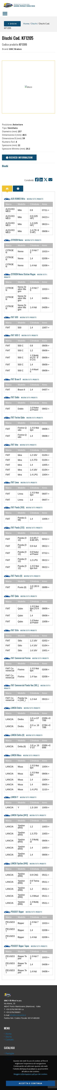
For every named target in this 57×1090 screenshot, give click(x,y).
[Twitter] (46, 180)
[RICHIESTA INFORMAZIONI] (18, 189)
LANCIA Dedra (25, 707)
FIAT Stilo (23, 630)
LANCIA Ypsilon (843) (28, 815)
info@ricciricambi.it (18, 1015)
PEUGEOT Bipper (26, 911)
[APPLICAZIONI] (7, 189)
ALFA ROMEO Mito (26, 198)
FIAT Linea (23, 482)
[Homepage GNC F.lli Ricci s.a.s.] (19, 5)
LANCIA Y (23, 797)
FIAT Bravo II (24, 379)
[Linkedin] (41, 180)
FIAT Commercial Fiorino (29, 658)
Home (26, 23)
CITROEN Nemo (25, 240)
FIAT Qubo (23, 596)
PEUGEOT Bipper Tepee (28, 946)
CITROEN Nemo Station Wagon (25, 275)
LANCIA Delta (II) (26, 735)
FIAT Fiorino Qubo (26, 417)
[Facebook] (37, 180)
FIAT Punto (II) (25, 575)
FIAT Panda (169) (26, 507)
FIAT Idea (23, 444)
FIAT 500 (23, 317)
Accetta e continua (30, 1083)
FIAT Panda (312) (26, 527)
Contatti (10, 1039)
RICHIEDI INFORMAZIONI (20, 157)
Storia (9, 1036)
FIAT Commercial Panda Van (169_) (27, 686)
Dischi (13, 23)
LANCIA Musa (25, 755)
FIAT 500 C (24, 335)
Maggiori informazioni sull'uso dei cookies (30, 1074)
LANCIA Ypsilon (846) (28, 863)
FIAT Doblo (23, 397)
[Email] (50, 180)
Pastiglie (10, 1053)
